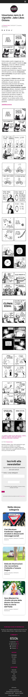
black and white (16, 435)
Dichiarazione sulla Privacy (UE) (14, 691)
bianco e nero (8, 435)
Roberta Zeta (6, 25)
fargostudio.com (16, 695)
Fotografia (14, 677)
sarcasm (4, 438)
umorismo (16, 438)
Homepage (14, 655)
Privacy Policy (22, 496)
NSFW (14, 679)
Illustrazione (4, 26)
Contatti (14, 663)
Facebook (14, 646)
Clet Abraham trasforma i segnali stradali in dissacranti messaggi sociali (14, 532)
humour (9, 437)
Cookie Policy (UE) (9, 693)
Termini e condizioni (14, 689)
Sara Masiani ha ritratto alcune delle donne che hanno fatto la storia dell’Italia (13, 602)
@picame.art (15, 643)
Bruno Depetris (9, 538)
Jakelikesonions (7, 104)
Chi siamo (14, 657)
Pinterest (15, 648)
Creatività (19, 25)
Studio (14, 659)
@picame (15, 641)
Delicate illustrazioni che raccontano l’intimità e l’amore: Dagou (13, 567)
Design (14, 675)
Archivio (14, 661)
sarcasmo (10, 438)
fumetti (4, 437)
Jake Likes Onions (16, 437)
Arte (14, 673)
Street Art (6, 539)
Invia (3, 491)
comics (24, 435)
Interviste (14, 669)
